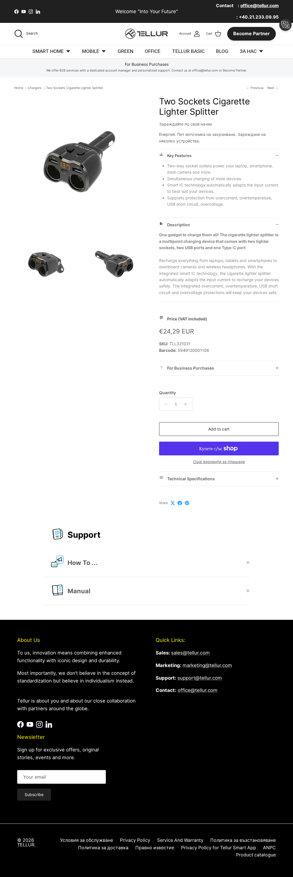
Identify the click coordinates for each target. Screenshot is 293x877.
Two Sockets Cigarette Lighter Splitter (74, 88)
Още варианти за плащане (219, 461)
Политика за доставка (103, 847)
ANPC (269, 847)
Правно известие (154, 847)
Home (18, 88)
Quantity (167, 392)
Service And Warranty (180, 840)
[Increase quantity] (187, 404)
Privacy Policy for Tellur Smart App (218, 847)
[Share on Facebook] (180, 503)
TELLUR (25, 845)
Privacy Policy (135, 840)
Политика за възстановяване (243, 840)
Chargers (34, 88)
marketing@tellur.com (207, 665)
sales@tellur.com (190, 653)
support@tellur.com (199, 678)
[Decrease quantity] (164, 404)
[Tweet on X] (173, 503)
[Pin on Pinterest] (187, 503)
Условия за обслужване (86, 840)
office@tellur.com (197, 690)
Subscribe (34, 794)
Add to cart (218, 428)
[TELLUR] (146, 34)
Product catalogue (256, 855)
